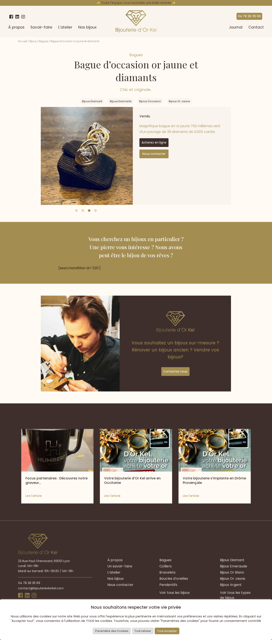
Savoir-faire (41, 27)
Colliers (165, 566)
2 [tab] (82, 210)
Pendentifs (168, 584)
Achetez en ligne (154, 142)
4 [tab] (95, 210)
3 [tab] (89, 210)
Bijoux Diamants (121, 101)
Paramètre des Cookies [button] (111, 631)
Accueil (22, 41)
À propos (16, 27)
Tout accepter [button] (167, 631)
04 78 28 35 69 (249, 16)
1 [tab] (76, 210)
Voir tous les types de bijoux (235, 595)
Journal (235, 27)
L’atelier (65, 27)
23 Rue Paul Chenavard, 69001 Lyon (44, 561)
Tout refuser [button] (143, 631)
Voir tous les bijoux (174, 592)
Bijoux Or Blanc (232, 572)
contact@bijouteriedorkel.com (41, 588)
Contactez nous (175, 371)
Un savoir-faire (119, 566)
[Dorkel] (136, 21)
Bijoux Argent (231, 584)
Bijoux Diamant (92, 101)
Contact (256, 27)
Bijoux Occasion (150, 101)
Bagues (43, 41)
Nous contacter (154, 154)
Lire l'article (34, 496)
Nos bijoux (87, 27)
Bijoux (33, 41)
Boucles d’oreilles (173, 578)
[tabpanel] (87, 156)
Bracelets (167, 572)
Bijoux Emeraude (233, 566)
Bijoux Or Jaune (179, 101)
